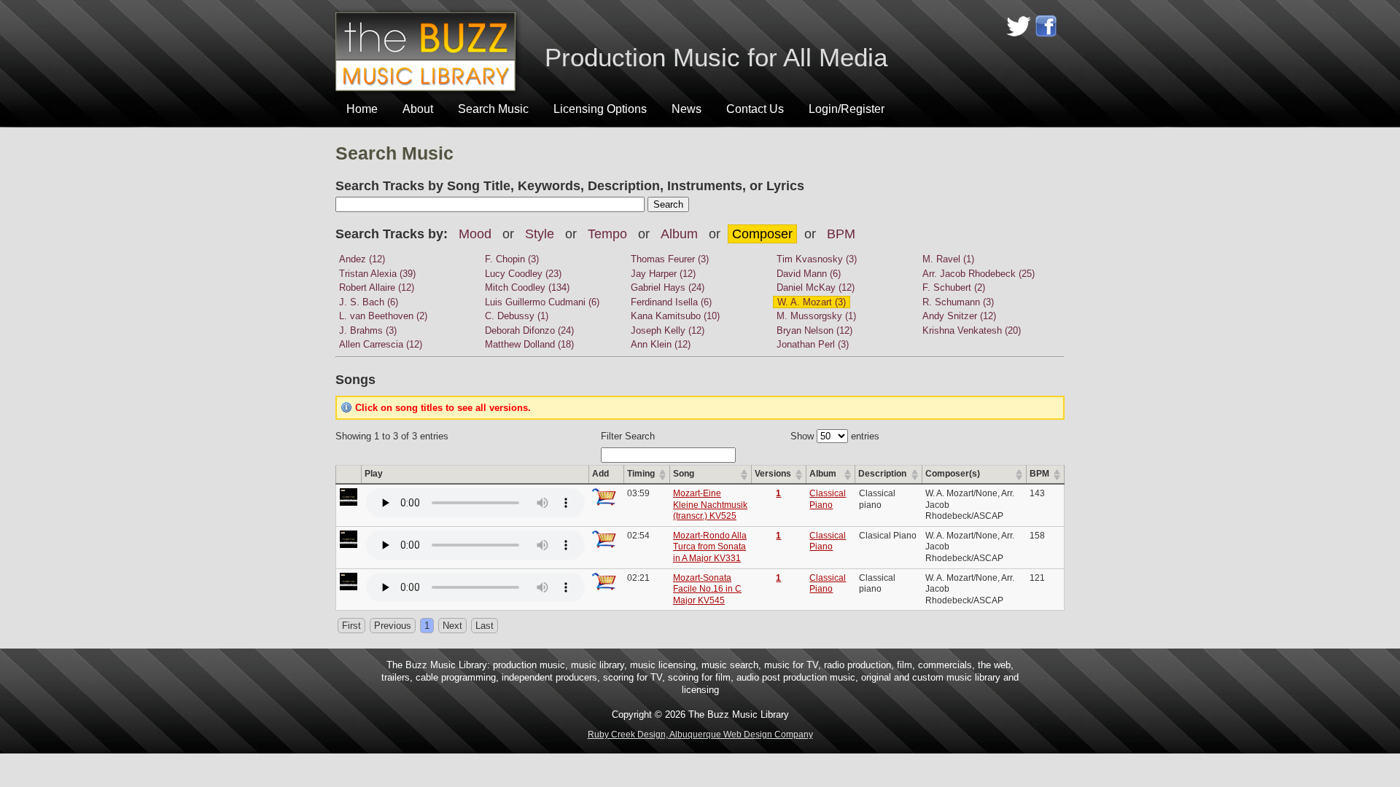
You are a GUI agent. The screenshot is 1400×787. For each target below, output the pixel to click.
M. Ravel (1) (948, 259)
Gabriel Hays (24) (667, 287)
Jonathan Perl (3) (813, 344)
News (686, 109)
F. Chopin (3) (512, 259)
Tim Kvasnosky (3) (817, 259)
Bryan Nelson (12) (814, 330)
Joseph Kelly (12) (667, 330)
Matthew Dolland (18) (529, 344)
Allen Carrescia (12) (380, 344)
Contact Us (755, 109)
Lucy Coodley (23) (523, 273)
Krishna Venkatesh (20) (971, 330)
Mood (475, 234)
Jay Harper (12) (663, 273)
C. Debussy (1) (516, 315)
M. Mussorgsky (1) (816, 315)
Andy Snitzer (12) (959, 315)
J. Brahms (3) (368, 330)
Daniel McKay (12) (816, 287)
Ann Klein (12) (661, 344)
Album (679, 234)
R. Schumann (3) (958, 302)
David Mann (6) (809, 273)
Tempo (607, 234)
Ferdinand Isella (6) (671, 302)
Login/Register (846, 109)
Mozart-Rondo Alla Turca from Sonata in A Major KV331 (710, 546)
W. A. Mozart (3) (811, 302)
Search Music (493, 109)
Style (539, 234)
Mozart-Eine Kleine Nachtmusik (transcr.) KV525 (710, 504)
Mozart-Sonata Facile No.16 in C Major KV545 (707, 589)
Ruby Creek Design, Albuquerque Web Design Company (700, 734)
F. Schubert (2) (953, 287)
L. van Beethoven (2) (383, 315)
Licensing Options (600, 109)
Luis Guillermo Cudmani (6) (542, 302)
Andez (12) (362, 259)
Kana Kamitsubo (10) (675, 315)
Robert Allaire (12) (376, 287)
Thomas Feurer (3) (670, 259)
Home (362, 109)
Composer (762, 234)
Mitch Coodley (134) (527, 287)
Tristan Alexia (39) (377, 273)
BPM (841, 234)
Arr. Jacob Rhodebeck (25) (978, 273)
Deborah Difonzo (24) (529, 330)
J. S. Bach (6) (368, 302)
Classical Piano (827, 499)
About (417, 109)
